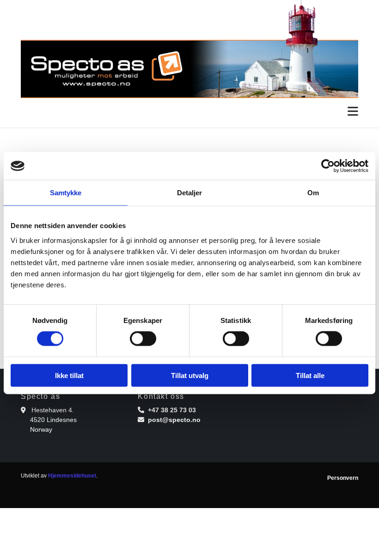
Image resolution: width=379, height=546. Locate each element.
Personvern (342, 478)
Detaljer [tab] (189, 193)
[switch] (143, 338)
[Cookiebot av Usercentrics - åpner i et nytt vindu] (327, 166)
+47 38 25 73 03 (172, 410)
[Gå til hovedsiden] (189, 49)
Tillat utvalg (189, 375)
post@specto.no (174, 419)
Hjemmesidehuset (72, 475)
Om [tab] (313, 193)
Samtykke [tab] (66, 193)
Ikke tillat (69, 375)
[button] (189, 111)
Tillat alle (310, 375)
